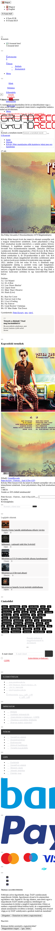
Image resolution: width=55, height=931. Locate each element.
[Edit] (2, 50)
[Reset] (2, 37)
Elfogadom (6, 916)
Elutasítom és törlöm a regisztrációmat (27, 916)
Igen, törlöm (25, 929)
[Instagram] (7, 881)
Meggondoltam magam (10, 929)
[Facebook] (7, 877)
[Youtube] (7, 884)
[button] (10, 7)
